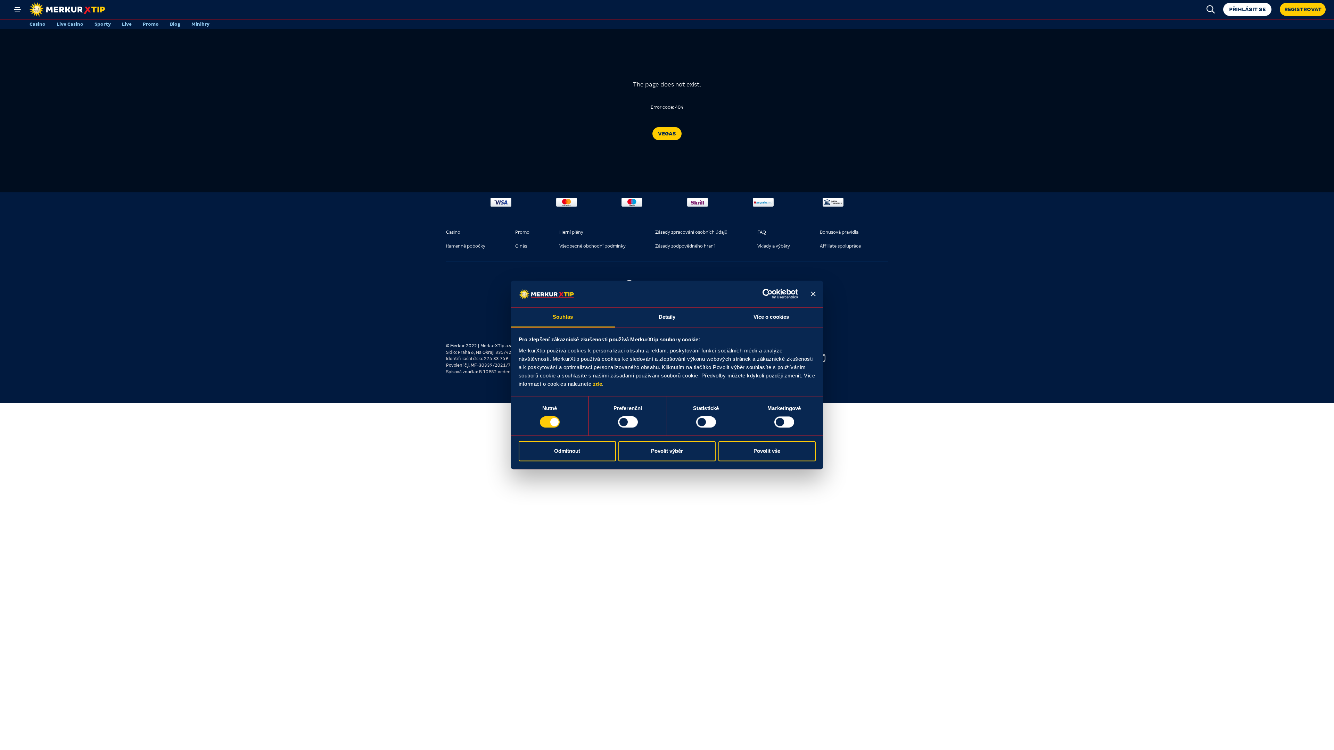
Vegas (667, 133)
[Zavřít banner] (813, 294)
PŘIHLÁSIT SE (1247, 9)
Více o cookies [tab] (771, 317)
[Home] (67, 9)
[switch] (628, 422)
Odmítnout (567, 451)
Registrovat (1302, 9)
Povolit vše (767, 451)
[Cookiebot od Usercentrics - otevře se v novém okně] (767, 294)
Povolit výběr (667, 451)
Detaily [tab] (667, 317)
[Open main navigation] (17, 9)
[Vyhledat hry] (1211, 9)
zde (597, 384)
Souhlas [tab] (563, 317)
